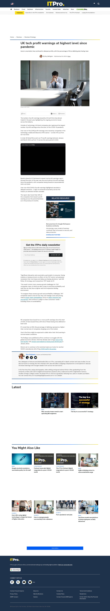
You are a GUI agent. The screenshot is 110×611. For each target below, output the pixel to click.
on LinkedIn (58, 375)
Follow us (54, 113)
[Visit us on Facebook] (12, 582)
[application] (43, 159)
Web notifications (38, 594)
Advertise (66, 9)
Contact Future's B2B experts (64, 597)
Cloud (23, 9)
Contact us (59, 591)
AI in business (50, 12)
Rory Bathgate (49, 56)
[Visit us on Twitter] (18, 582)
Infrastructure (39, 9)
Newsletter (62, 113)
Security (48, 9)
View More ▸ (55, 548)
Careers (35, 597)
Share (24, 113)
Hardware (30, 9)
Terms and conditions (86, 591)
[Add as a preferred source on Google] (15, 569)
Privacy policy (14, 594)
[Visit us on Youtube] (24, 582)
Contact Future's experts (17, 591)
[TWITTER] (27, 357)
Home (12, 37)
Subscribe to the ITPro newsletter (34, 12)
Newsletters (83, 594)
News (69, 56)
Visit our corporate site (65, 565)
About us (35, 591)
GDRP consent (14, 597)
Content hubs (57, 9)
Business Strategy (30, 37)
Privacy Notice (34, 262)
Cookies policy (60, 594)
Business (16, 9)
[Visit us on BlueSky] (29, 582)
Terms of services (43, 260)
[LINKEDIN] (32, 357)
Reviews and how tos (61, 12)
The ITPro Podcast (75, 12)
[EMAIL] (36, 357)
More (72, 9)
